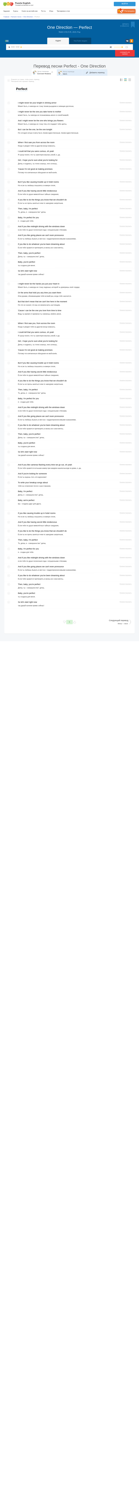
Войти (125, 4)
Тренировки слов (63, 11)
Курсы (15, 11)
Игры (51, 11)
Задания (6, 11)
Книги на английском (29, 11)
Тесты (43, 11)
